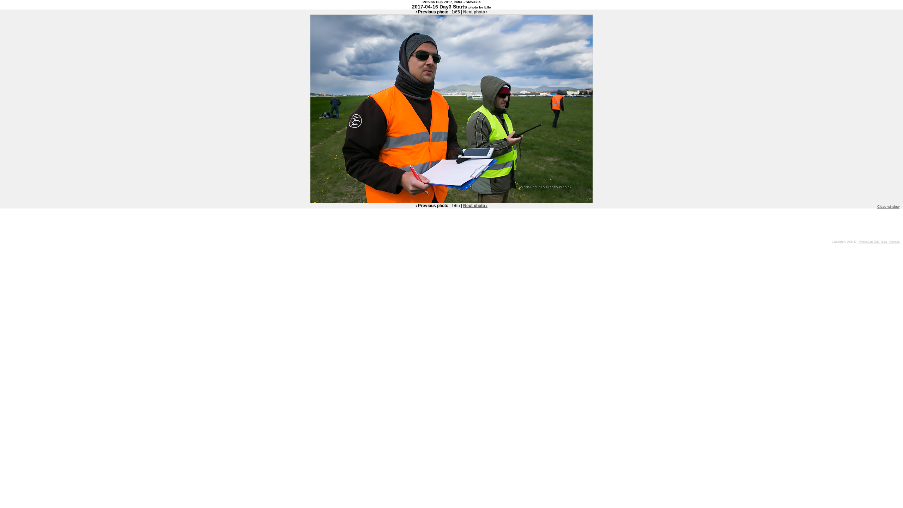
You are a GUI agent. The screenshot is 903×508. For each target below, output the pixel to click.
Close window (888, 206)
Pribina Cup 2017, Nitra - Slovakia (879, 241)
